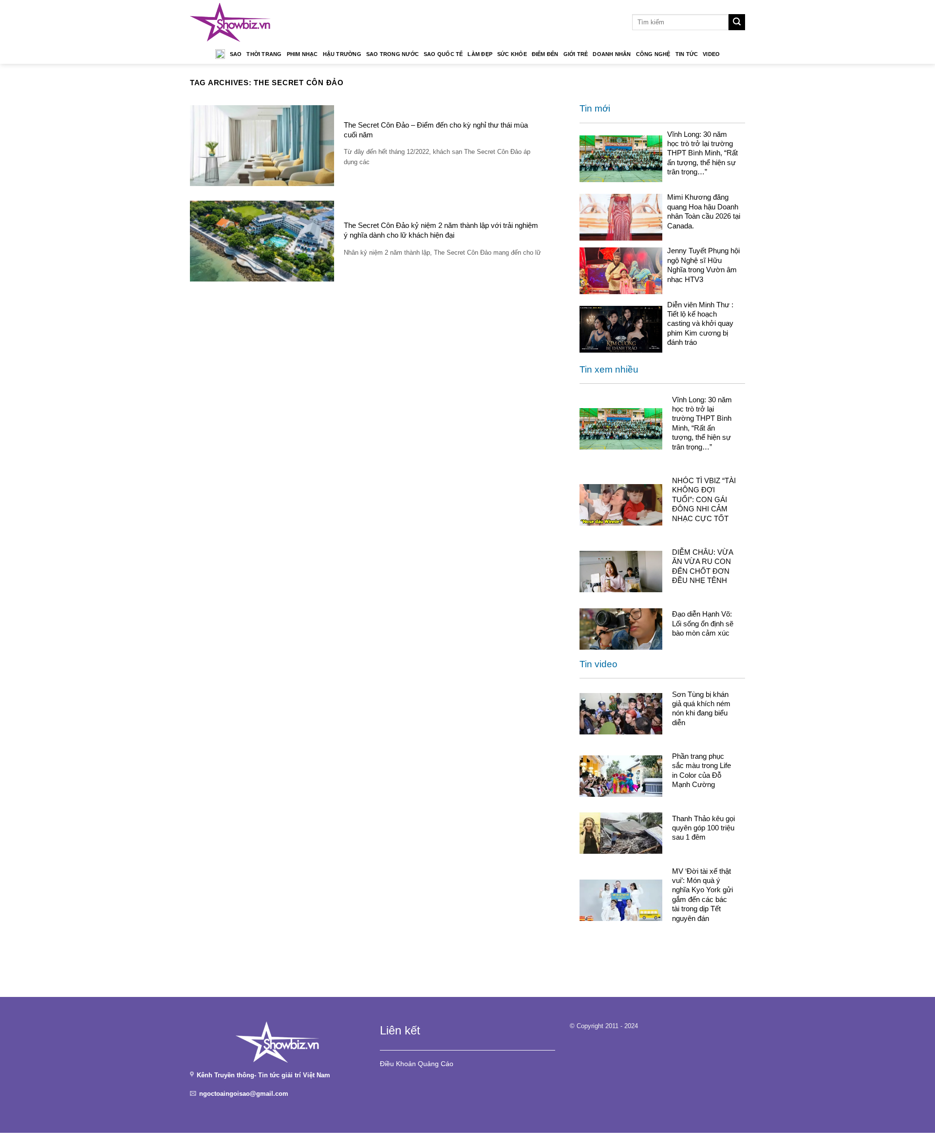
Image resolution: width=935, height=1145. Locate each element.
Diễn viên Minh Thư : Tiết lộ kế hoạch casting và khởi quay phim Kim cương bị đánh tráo (700, 323)
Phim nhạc (302, 54)
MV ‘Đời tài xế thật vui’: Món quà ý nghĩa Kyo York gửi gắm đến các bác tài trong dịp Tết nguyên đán (702, 894)
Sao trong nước (392, 54)
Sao (236, 54)
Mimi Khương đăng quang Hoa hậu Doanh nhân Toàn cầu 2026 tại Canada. (703, 211)
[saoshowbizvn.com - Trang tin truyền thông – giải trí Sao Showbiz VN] (230, 22)
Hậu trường (342, 54)
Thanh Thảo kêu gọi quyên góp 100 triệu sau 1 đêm (703, 828)
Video (711, 54)
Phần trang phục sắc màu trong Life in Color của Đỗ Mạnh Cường (701, 770)
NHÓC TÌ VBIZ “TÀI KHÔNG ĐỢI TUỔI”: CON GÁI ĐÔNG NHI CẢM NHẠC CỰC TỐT (704, 499)
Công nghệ (653, 54)
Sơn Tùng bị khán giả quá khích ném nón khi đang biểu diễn (701, 708)
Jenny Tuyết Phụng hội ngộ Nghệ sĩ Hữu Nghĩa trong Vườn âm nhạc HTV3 (703, 264)
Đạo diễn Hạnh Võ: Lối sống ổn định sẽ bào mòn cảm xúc (702, 623)
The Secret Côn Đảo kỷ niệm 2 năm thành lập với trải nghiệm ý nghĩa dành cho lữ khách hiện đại (441, 230)
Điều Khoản (398, 1064)
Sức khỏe (512, 54)
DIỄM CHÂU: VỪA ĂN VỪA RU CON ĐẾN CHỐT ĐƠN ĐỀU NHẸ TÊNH (702, 566)
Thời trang (263, 54)
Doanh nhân (612, 54)
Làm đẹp (480, 54)
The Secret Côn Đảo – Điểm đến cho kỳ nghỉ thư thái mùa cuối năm (436, 129)
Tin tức (686, 54)
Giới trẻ (575, 54)
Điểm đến (545, 54)
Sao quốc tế (443, 54)
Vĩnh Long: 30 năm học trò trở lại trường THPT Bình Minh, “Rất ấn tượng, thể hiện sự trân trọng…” (702, 153)
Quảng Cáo (435, 1064)
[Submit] (737, 22)
